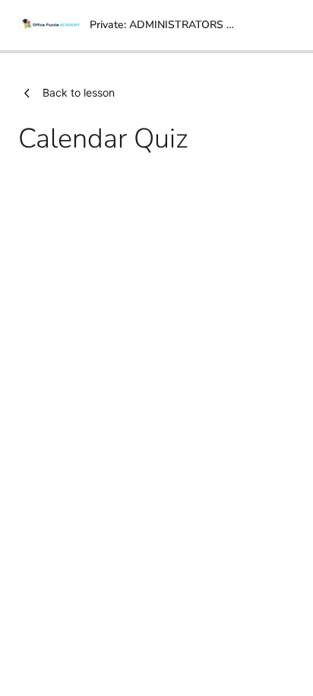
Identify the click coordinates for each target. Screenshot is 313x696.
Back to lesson (79, 92)
